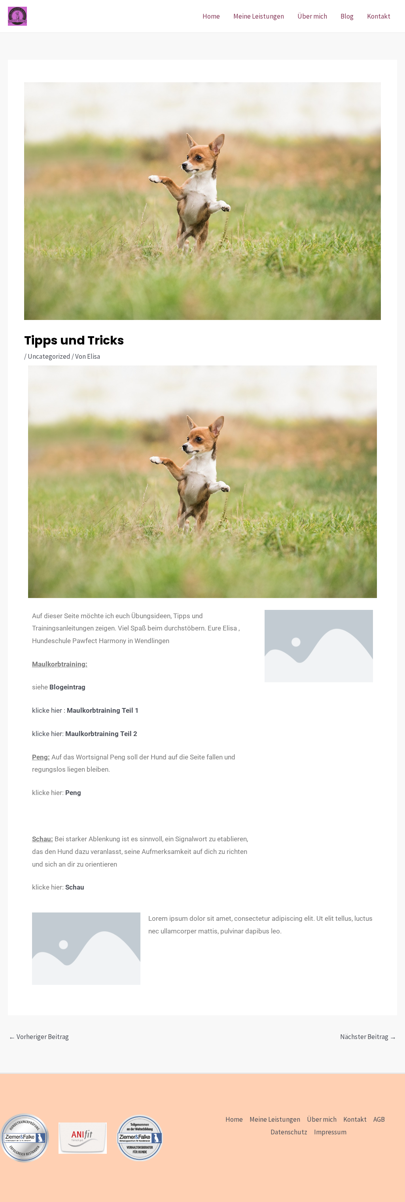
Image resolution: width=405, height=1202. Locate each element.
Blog (347, 16)
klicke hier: (48, 734)
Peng (73, 793)
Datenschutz (289, 1132)
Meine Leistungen (258, 16)
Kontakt (378, 16)
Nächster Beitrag (368, 1036)
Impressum (330, 1132)
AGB (379, 1119)
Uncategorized (49, 356)
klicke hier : (85, 710)
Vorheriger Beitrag (39, 1036)
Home (211, 16)
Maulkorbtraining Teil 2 (100, 734)
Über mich (312, 16)
